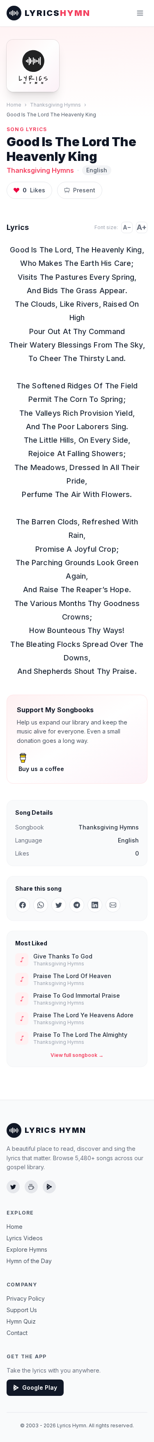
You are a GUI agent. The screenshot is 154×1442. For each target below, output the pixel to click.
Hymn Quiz (21, 1321)
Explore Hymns (27, 1249)
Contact (17, 1332)
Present (84, 190)
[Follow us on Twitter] (13, 1186)
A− (127, 227)
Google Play (39, 1387)
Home (14, 105)
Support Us (22, 1309)
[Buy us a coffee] (31, 1186)
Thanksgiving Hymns (55, 105)
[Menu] (140, 13)
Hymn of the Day (29, 1260)
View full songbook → (77, 1055)
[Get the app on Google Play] (49, 1186)
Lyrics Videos (25, 1238)
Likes (34, 190)
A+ (142, 227)
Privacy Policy (26, 1298)
